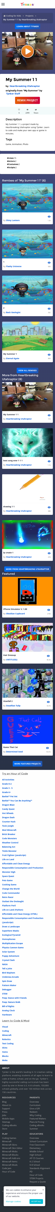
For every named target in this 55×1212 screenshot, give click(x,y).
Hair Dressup (9, 655)
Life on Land (8, 859)
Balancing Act (8, 846)
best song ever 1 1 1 (13, 460)
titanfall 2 (8, 701)
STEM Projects (36, 1178)
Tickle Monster (9, 851)
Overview (34, 1101)
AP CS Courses (37, 1158)
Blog (4, 1101)
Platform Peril (9, 905)
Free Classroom (37, 1144)
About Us (6, 1105)
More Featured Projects (27, 763)
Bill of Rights (8, 1006)
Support (6, 1108)
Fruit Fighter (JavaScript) (14, 855)
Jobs (4, 1115)
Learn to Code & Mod (15, 1020)
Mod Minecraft (9, 830)
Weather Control (10, 842)
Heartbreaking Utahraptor (25, 86)
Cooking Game (9, 884)
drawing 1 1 (9, 506)
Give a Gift (35, 1108)
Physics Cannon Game (13, 947)
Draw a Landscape (11, 926)
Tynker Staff (13, 93)
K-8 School (35, 1164)
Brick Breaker (8, 834)
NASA (5, 964)
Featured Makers (38, 1118)
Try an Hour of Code (15, 773)
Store (4, 1128)
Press (4, 1111)
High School (35, 1154)
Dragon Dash (8, 817)
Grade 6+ (6, 792)
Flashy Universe (13, 266)
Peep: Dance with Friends (14, 998)
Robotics (6, 1039)
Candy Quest (8, 809)
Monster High (8, 872)
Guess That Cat (10, 747)
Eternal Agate (12, 358)
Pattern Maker (9, 985)
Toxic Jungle (8, 825)
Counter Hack (9, 821)
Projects (29, 15)
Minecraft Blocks (10, 1154)
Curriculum (35, 1105)
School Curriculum (39, 1141)
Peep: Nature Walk (11, 1002)
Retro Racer (7, 897)
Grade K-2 (7, 783)
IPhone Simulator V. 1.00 (15, 609)
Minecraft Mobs (9, 1151)
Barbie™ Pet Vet (9, 796)
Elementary (35, 1148)
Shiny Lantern (13, 220)
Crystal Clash (8, 960)
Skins (4, 1047)
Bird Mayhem (8, 972)
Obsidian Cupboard (15, 613)
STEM (4, 993)
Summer (34, 1128)
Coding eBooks (9, 1125)
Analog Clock (8, 1010)
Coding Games (9, 1138)
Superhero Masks (10, 930)
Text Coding (8, 1043)
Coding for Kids (13, 15)
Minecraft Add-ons (11, 1158)
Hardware (7, 1014)
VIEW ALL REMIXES (27, 370)
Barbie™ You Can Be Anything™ (17, 800)
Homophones (8, 939)
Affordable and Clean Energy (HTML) (20, 914)
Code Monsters (9, 838)
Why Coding (35, 1115)
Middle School (36, 1151)
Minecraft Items (9, 1161)
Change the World (11, 888)
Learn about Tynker (27, 26)
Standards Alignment (40, 1168)
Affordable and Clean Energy (16, 863)
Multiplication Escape (12, 943)
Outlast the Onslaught (13, 901)
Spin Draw (7, 981)
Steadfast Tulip (13, 705)
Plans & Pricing (37, 1122)
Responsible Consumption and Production (22, 867)
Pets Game (7, 880)
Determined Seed (14, 751)
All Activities (8, 779)
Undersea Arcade (10, 977)
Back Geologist (13, 312)
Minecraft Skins (9, 1144)
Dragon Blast (8, 804)
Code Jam (6, 1168)
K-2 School (35, 1161)
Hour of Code (8, 1171)
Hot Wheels (7, 813)
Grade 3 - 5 (7, 788)
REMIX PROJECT (27, 100)
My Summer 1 (10, 354)
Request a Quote (38, 1181)
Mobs (4, 1060)
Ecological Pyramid (11, 935)
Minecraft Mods (9, 1164)
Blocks (5, 1056)
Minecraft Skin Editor (12, 1148)
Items (5, 1052)
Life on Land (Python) (12, 909)
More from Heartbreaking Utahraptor (27, 569)
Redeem (34, 1111)
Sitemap (6, 1122)
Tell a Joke (7, 968)
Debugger (6, 989)
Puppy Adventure (10, 956)
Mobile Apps (8, 1118)
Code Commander (11, 893)
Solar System (8, 951)
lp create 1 (8, 552)
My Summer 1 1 (10, 414)
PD (31, 1171)
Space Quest (8, 876)
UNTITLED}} (11, 659)
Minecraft (6, 1035)
